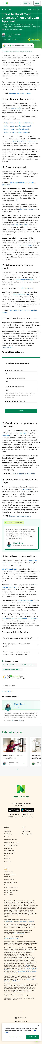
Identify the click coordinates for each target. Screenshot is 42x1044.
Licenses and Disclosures (27, 921)
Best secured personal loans (20, 516)
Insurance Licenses (18, 933)
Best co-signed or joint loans (24, 474)
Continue (32, 1037)
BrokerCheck (21, 973)
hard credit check (25, 245)
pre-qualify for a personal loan (25, 141)
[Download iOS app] (14, 810)
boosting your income (24, 280)
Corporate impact (10, 839)
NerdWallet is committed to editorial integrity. (18, 51)
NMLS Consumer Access (11, 921)
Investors (7, 861)
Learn (9, 9)
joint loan (5, 435)
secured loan (27, 489)
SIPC (30, 965)
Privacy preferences (11, 887)
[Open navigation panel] (2, 3)
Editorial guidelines (11, 845)
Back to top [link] (8, 691)
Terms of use (8, 872)
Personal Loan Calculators (12, 669)
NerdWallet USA (22, 1017)
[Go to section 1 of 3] (17, 769)
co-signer (23, 433)
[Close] (38, 1025)
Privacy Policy (16, 970)
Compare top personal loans (20, 93)
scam (19, 537)
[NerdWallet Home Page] (7, 3)
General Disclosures (28, 971)
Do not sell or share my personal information (11, 892)
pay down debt (27, 288)
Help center (26, 831)
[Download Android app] (27, 810)
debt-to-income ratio (21, 294)
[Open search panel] (20, 3)
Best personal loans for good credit (17, 126)
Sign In (27, 3)
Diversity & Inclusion (11, 842)
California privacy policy (10, 883)
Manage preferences (15, 1037)
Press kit (7, 859)
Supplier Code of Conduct (10, 875)
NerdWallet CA (22, 1021)
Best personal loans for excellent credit (18, 123)
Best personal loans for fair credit (16, 129)
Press (6, 856)
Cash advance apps (25, 600)
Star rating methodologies (9, 849)
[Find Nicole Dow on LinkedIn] (18, 707)
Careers (7, 837)
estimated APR (7, 348)
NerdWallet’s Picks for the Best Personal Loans (19, 665)
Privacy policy (9, 879)
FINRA (26, 965)
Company (7, 831)
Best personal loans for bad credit (17, 132)
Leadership (8, 834)
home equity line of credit (27, 618)
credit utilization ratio (19, 225)
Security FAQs (27, 834)
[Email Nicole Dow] (15, 707)
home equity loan (8, 618)
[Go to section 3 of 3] (24, 769)
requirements (16, 108)
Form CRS (27, 968)
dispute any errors (26, 209)
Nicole (19, 704)
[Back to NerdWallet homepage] (3, 9)
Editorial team (9, 853)
